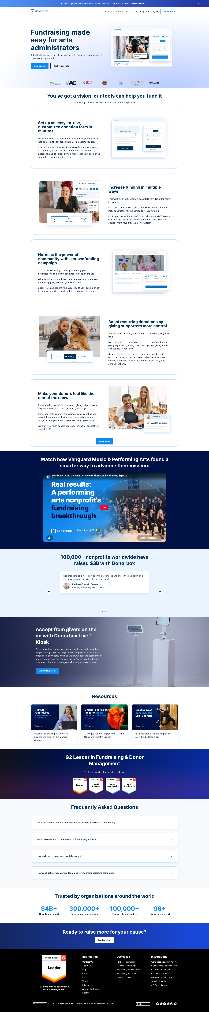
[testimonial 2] (104, 611)
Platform (108, 11)
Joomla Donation (159, 981)
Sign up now (169, 11)
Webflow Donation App (161, 977)
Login (154, 11)
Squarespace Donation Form (164, 965)
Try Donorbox (104, 940)
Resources (130, 11)
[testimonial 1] (102, 611)
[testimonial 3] (106, 611)
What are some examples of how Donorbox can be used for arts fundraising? (77, 822)
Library (85, 993)
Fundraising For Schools (127, 973)
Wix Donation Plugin (160, 969)
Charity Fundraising (125, 977)
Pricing (119, 11)
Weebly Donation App (161, 973)
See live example (61, 66)
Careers (86, 973)
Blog (84, 969)
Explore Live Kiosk (47, 671)
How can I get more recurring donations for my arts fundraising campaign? (75, 873)
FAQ (84, 977)
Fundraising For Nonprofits (129, 969)
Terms (85, 981)
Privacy (85, 985)
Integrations (159, 956)
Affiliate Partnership (91, 989)
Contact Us (87, 962)
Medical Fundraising (126, 965)
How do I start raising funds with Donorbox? (60, 856)
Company (143, 11)
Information (90, 956)
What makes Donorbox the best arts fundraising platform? (67, 839)
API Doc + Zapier (159, 985)
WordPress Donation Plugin (163, 962)
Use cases (123, 956)
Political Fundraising (126, 962)
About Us (86, 965)
